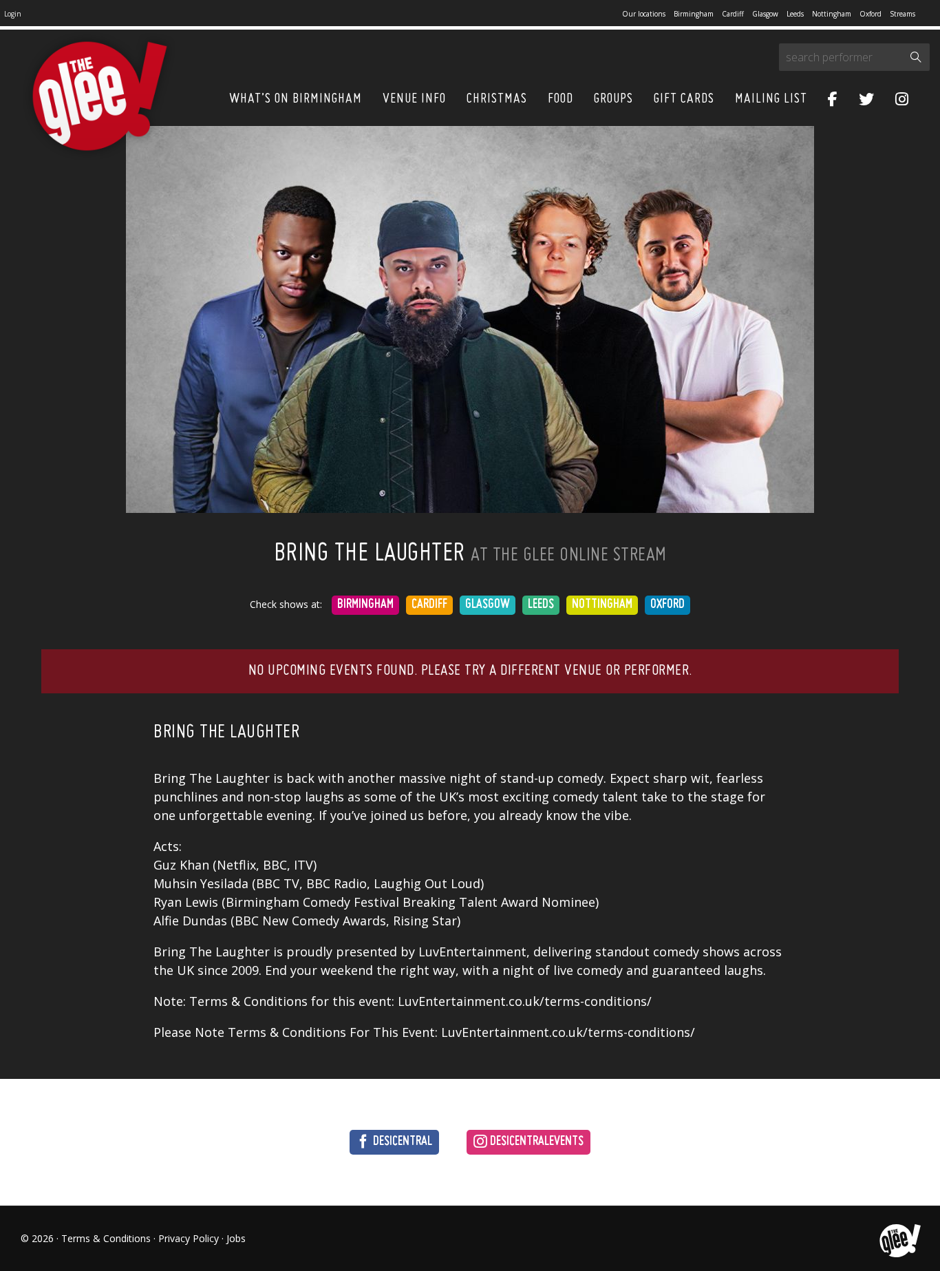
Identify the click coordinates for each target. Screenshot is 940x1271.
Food (560, 99)
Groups (613, 99)
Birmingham (694, 14)
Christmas (497, 99)
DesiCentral (401, 1142)
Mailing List (771, 99)
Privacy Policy (188, 1238)
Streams (902, 14)
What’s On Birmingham (295, 99)
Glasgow (765, 14)
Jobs (236, 1238)
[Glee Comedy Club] (100, 97)
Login (12, 14)
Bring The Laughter (226, 733)
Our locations (643, 14)
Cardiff (733, 14)
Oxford (870, 14)
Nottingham (831, 14)
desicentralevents (535, 1142)
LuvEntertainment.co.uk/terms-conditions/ (568, 1032)
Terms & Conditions (106, 1238)
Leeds (795, 14)
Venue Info (414, 99)
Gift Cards (684, 99)
